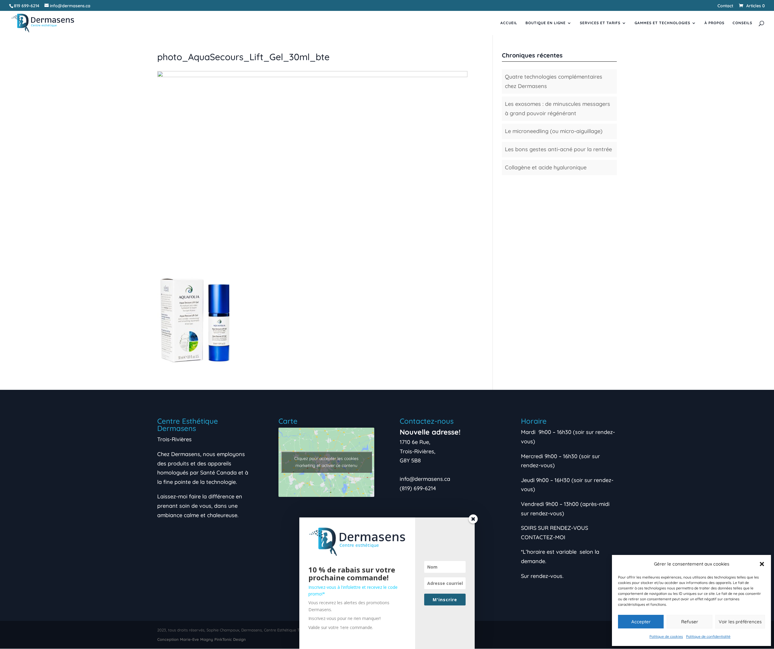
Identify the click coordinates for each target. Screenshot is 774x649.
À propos (714, 23)
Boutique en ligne (545, 23)
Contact (725, 6)
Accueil (508, 23)
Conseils (742, 23)
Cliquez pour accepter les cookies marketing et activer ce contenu (326, 462)
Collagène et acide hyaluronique (546, 167)
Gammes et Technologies (662, 23)
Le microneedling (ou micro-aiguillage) (554, 131)
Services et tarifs (600, 23)
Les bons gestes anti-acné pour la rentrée (558, 149)
